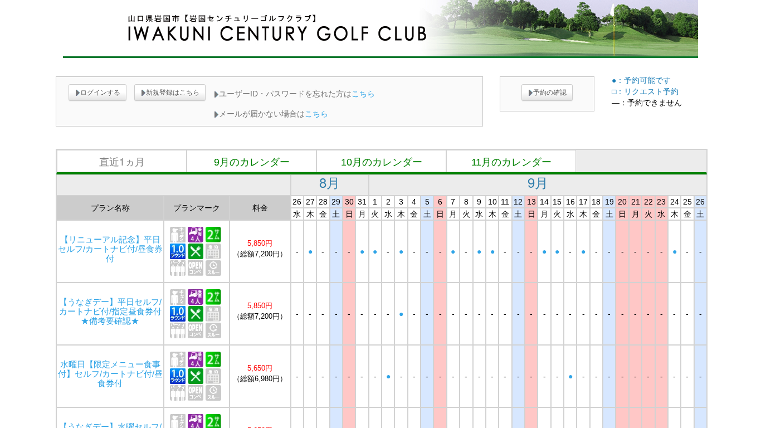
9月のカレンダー (252, 162)
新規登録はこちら (172, 92)
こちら (363, 93)
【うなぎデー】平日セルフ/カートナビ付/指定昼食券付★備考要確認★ (110, 311)
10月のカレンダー (381, 162)
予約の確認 (550, 92)
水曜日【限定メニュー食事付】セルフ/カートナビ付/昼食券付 (110, 374)
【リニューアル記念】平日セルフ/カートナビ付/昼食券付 (110, 249)
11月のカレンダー (511, 162)
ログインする (100, 92)
